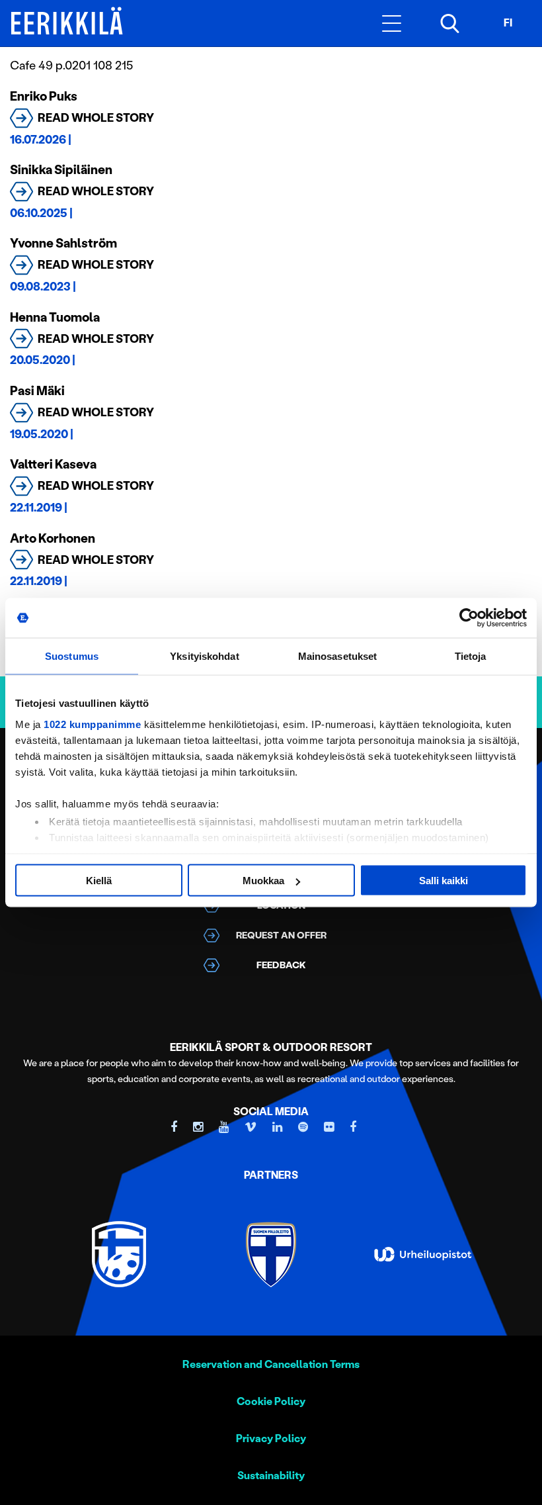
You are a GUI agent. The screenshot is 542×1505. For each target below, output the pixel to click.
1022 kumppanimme (92, 723)
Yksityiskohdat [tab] (204, 656)
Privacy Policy (271, 1438)
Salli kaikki (443, 880)
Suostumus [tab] (71, 656)
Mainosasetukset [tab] (337, 656)
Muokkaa (263, 880)
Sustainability (271, 1475)
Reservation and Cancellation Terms (271, 1364)
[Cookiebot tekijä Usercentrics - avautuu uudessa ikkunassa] (469, 618)
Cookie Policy (271, 1401)
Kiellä (99, 880)
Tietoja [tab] (470, 656)
